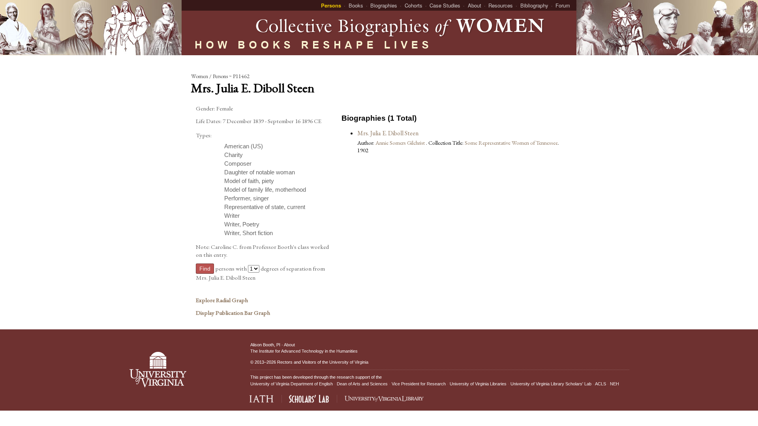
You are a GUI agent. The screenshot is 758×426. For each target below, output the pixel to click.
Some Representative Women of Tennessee (511, 142)
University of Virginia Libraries (478, 383)
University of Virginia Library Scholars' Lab (550, 383)
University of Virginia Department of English (291, 383)
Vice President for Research (419, 383)
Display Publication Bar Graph (233, 313)
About (474, 5)
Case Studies (445, 5)
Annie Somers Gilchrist (400, 142)
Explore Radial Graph (222, 300)
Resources (500, 5)
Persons (331, 5)
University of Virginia (348, 362)
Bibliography (534, 5)
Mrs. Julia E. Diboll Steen (387, 133)
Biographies (383, 5)
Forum (562, 5)
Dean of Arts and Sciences (362, 383)
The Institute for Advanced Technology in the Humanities (304, 351)
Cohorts (413, 5)
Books (356, 5)
